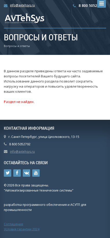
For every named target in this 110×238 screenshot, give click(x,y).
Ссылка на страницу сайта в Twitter (7, 173)
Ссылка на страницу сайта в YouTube (36, 173)
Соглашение (13, 224)
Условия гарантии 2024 (21, 229)
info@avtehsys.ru (22, 5)
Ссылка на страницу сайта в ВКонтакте (26, 173)
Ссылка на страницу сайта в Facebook (17, 173)
